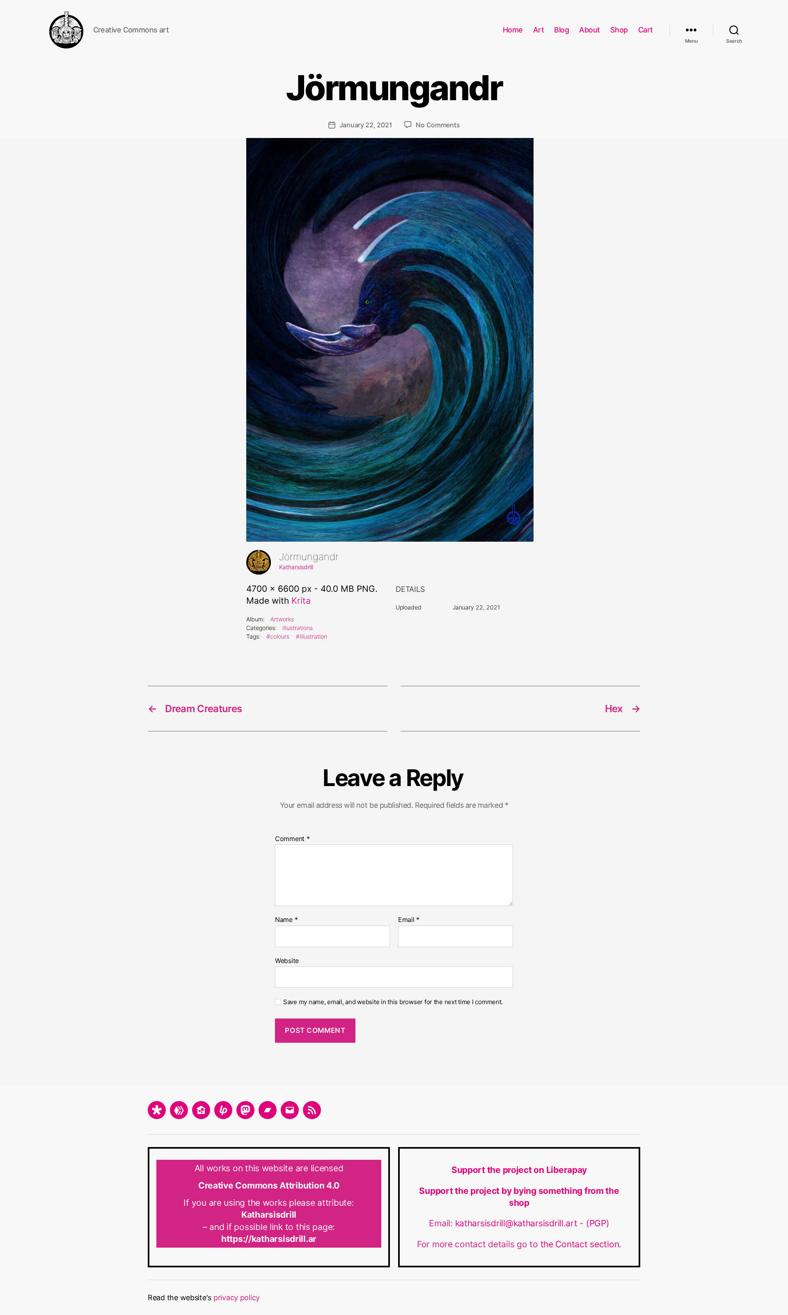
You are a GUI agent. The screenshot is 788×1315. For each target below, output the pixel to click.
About (589, 29)
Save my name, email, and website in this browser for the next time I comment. (393, 1002)
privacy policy (236, 1297)
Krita (301, 600)
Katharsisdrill (296, 566)
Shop (619, 29)
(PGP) (597, 1223)
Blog (561, 29)
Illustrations (297, 627)
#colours (277, 636)
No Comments (438, 125)
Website (287, 960)
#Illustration (311, 636)
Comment (292, 839)
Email (408, 920)
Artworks (282, 619)
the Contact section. (581, 1244)
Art (538, 29)
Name (286, 920)
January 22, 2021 (365, 125)
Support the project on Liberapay (519, 1170)
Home (513, 29)
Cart (645, 29)
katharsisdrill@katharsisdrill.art (517, 1223)
